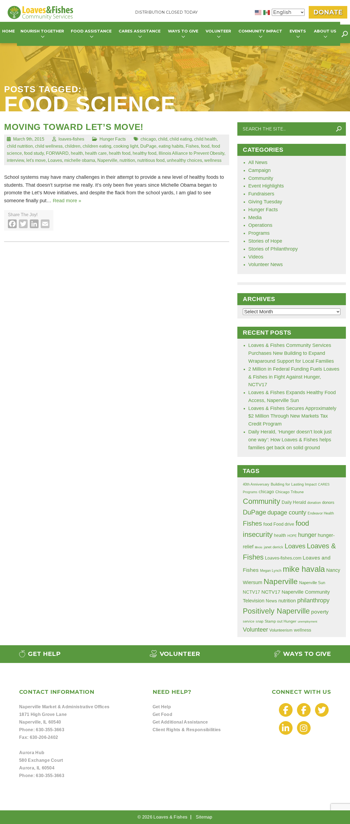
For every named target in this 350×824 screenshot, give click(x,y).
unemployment (307, 621)
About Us (325, 31)
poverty (320, 612)
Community (260, 178)
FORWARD (57, 153)
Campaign (259, 170)
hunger (307, 534)
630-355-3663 (50, 729)
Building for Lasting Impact (294, 484)
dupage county (286, 512)
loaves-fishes (71, 138)
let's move (36, 160)
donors (328, 502)
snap (259, 621)
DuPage (148, 146)
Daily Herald (294, 502)
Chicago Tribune (289, 492)
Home (8, 31)
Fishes (192, 146)
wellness (212, 160)
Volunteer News (265, 264)
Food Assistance (91, 31)
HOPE (292, 535)
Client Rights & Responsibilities (187, 729)
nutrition (127, 160)
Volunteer (255, 629)
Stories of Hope (265, 241)
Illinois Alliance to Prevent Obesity (191, 153)
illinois (258, 547)
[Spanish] (266, 12)
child (162, 138)
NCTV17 (251, 592)
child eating (181, 138)
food (205, 146)
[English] (258, 12)
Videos (255, 257)
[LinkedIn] (286, 728)
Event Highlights (266, 186)
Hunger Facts (113, 138)
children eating (97, 146)
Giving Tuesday (265, 201)
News (271, 601)
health (77, 153)
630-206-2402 (44, 737)
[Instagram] (304, 728)
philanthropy (313, 600)
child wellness (49, 146)
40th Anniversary (256, 484)
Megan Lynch (270, 571)
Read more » (67, 200)
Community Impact (260, 31)
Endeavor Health (321, 513)
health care (96, 153)
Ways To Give (306, 654)
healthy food (144, 153)
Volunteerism (281, 630)
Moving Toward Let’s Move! (74, 127)
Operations (260, 225)
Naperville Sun (312, 583)
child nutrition (20, 146)
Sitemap (204, 817)
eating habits (171, 146)
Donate (328, 12)
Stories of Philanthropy (273, 249)
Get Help (43, 654)
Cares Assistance (140, 31)
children (72, 146)
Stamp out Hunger (280, 621)
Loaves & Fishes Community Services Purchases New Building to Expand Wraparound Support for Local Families (291, 353)
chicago (148, 138)
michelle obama (79, 160)
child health (205, 138)
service (248, 621)
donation (314, 503)
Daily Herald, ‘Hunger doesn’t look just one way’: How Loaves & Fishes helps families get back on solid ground (290, 439)
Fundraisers (261, 194)
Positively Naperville (276, 611)
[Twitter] (322, 710)
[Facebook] (286, 710)
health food (119, 153)
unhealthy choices (184, 160)
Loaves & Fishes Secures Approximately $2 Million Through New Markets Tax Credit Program (292, 416)
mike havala (304, 568)
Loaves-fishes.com (283, 558)
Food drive (283, 524)
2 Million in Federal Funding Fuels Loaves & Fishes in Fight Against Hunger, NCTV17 (293, 377)
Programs (259, 233)
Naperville (107, 160)
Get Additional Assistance (180, 722)
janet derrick (273, 547)
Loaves (55, 160)
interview (15, 160)
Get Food (163, 714)
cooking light (125, 146)
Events (298, 31)
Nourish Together (42, 31)
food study (34, 153)
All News (257, 162)
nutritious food (151, 160)
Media (255, 217)
